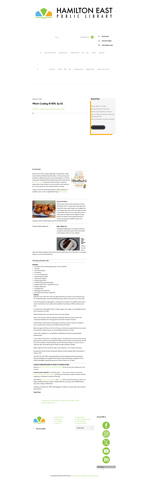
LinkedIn (60, 379)
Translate (106, 469)
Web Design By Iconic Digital (91, 476)
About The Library (59, 417)
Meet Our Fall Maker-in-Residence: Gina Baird (102, 119)
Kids (50, 402)
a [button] (70, 21)
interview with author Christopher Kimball (44, 374)
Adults (43, 400)
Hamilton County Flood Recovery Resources (101, 111)
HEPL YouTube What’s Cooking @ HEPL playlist (51, 367)
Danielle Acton (50, 400)
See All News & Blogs (98, 127)
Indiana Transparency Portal (83, 419)
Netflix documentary (38, 182)
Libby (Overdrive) (62, 192)
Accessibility (74, 476)
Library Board (58, 419)
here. (61, 372)
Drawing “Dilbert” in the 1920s (98, 106)
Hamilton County (59, 400)
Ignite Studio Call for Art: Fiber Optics (100, 109)
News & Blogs (58, 421)
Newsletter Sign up (81, 421)
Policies (80, 476)
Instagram (53, 379)
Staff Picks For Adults (37, 109)
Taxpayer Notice (80, 417)
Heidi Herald (45, 402)
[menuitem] (74, 21)
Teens (54, 402)
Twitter (48, 379)
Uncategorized (47, 109)
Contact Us (57, 423)
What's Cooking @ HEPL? (58, 109)
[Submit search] (92, 37)
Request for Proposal (81, 423)
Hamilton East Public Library (71, 400)
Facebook (43, 379)
